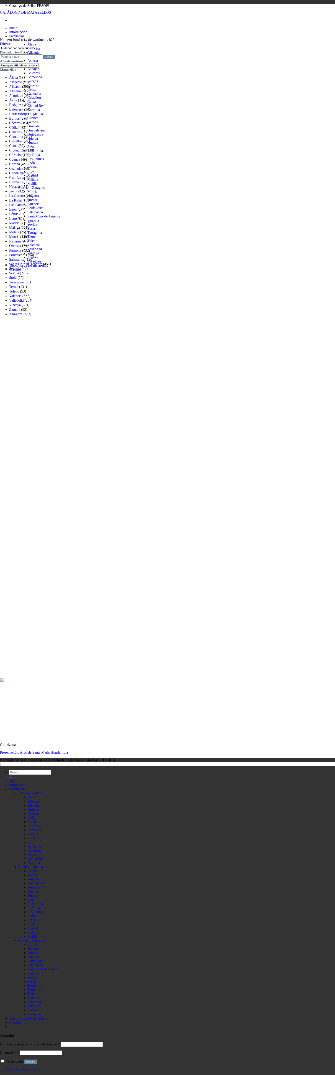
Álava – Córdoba (30, 793)
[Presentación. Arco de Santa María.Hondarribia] (28, 737)
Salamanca (35, 212)
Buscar (49, 56)
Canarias (15, 132)
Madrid (14, 223)
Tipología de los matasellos (28, 1018)
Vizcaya (15, 305)
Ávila (13, 100)
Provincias (16, 36)
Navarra (15, 241)
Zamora (14, 309)
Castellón (34, 97)
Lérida (32, 167)
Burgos (32, 81)
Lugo (13, 218)
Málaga (14, 228)
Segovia (33, 220)
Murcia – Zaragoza (32, 187)
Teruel (31, 237)
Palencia (15, 250)
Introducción (18, 32)
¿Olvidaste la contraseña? (18, 1069)
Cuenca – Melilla (30, 867)
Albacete (15, 82)
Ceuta (31, 101)
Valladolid (34, 249)
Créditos (15, 1022)
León (31, 163)
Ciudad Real (36, 106)
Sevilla (32, 224)
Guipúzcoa (35, 134)
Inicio (13, 28)
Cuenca (32, 118)
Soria (31, 228)
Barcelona (34, 77)
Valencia (33, 245)
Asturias (33, 61)
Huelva (32, 138)
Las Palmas (35, 159)
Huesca (32, 142)
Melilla (32, 183)
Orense (32, 200)
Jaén (30, 147)
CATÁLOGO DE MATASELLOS (25, 12)
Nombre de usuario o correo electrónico (30, 1044)
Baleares (33, 73)
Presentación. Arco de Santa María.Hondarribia (34, 752)
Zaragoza (34, 261)
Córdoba (33, 110)
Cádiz (31, 89)
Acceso (30, 1061)
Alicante (33, 52)
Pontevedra (35, 208)
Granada (33, 126)
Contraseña (9, 1053)
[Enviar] (10, 777)
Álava (31, 44)
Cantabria (34, 93)
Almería (15, 91)
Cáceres (33, 85)
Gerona (32, 122)
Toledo (32, 241)
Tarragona (34, 233)
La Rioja (33, 155)
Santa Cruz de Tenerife (43, 216)
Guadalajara (36, 130)
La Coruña (35, 151)
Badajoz (33, 69)
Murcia (32, 192)
